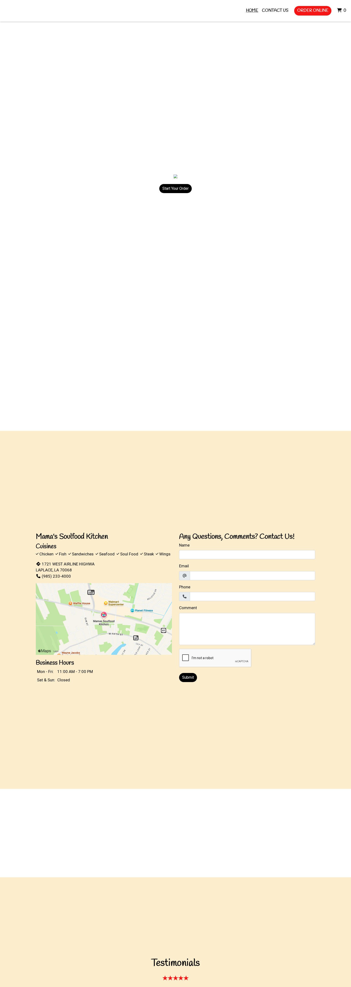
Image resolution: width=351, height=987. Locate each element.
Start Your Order (175, 188)
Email (184, 566)
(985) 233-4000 (56, 576)
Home (252, 10)
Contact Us (275, 10)
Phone (184, 587)
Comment (188, 607)
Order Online (312, 10)
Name (184, 545)
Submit (188, 677)
